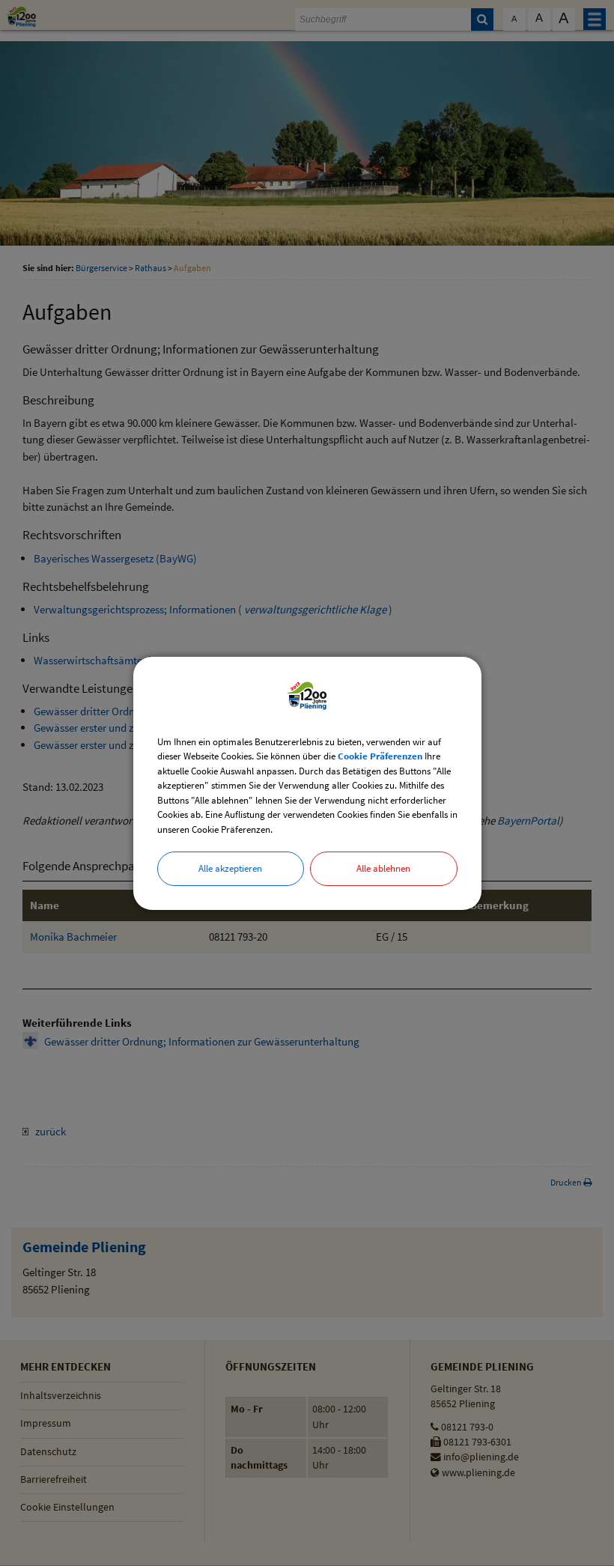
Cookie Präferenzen (380, 756)
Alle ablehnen (383, 868)
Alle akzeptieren (230, 868)
